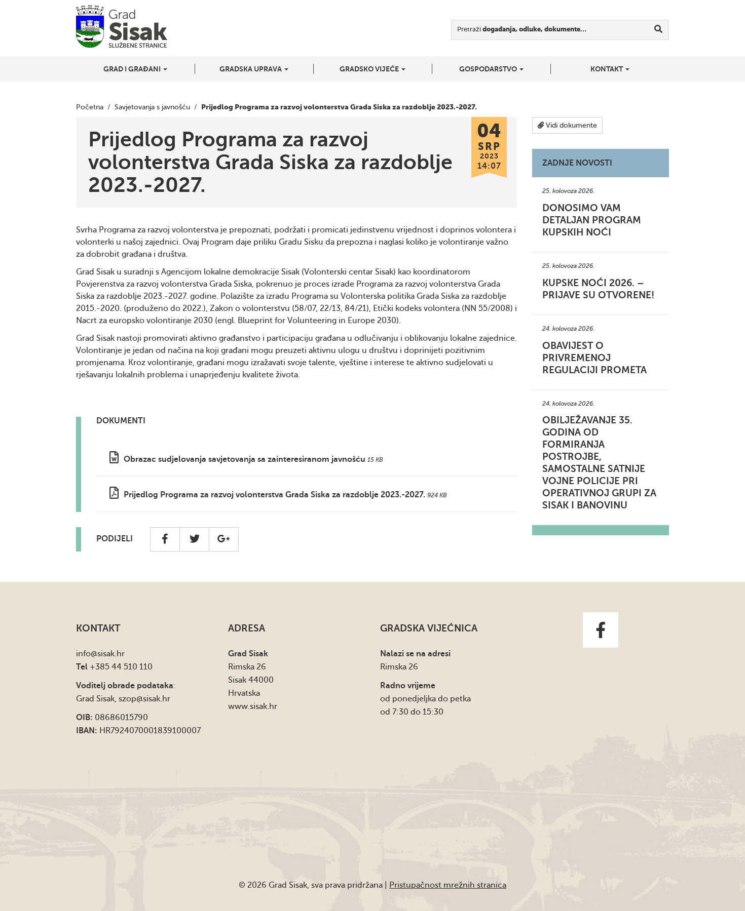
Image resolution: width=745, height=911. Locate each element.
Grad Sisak (121, 26)
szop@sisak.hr (144, 698)
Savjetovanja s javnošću (152, 107)
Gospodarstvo (488, 69)
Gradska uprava (251, 69)
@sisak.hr (108, 653)
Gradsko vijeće (370, 69)
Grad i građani (132, 69)
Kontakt (607, 69)
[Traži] (658, 30)
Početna (89, 107)
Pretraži (521, 29)
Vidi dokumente (570, 125)
